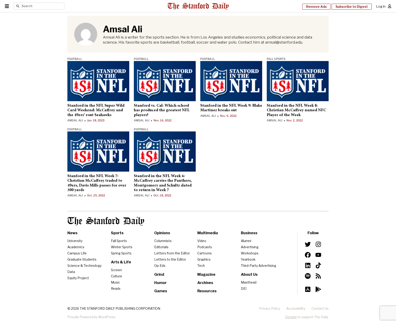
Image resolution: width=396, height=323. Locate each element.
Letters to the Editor (170, 259)
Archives (205, 283)
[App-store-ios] (308, 289)
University (74, 241)
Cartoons (204, 253)
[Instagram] (318, 244)
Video (201, 241)
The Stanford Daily (105, 221)
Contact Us (320, 308)
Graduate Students (81, 259)
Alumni (246, 241)
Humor (160, 283)
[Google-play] (318, 289)
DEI (243, 288)
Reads (116, 288)
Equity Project (78, 278)
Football (74, 59)
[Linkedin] (308, 265)
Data (71, 272)
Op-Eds (159, 265)
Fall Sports (276, 59)
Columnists (163, 241)
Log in (380, 6)
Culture (116, 276)
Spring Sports (121, 253)
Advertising (249, 247)
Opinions (162, 233)
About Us (249, 274)
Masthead (248, 282)
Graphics (204, 259)
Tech (201, 265)
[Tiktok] (318, 265)
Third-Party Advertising (258, 265)
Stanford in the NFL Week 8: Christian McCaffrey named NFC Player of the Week (296, 110)
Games (160, 291)
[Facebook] (308, 255)
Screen (116, 270)
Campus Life (77, 253)
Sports (117, 233)
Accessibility (295, 308)
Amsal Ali (75, 120)
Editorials (161, 247)
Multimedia (207, 233)
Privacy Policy (269, 308)
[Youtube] (318, 255)
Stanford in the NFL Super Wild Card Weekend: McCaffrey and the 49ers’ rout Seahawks (95, 110)
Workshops (249, 253)
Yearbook (248, 259)
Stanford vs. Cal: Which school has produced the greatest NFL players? (162, 110)
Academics (75, 247)
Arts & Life (121, 262)
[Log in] (389, 6)
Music (115, 282)
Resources (207, 291)
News (72, 233)
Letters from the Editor (172, 253)
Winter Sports (121, 247)
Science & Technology (84, 265)
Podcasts (204, 247)
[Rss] (318, 276)
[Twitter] (308, 244)
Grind (159, 274)
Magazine (206, 274)
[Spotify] (308, 276)
